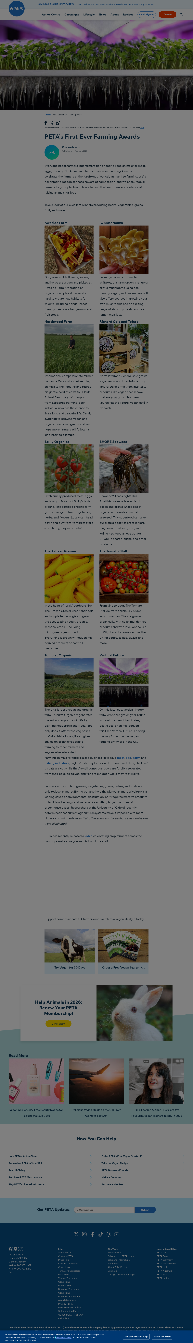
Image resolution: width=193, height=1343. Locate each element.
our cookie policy (63, 1337)
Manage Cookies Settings (136, 1336)
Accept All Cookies (162, 1336)
